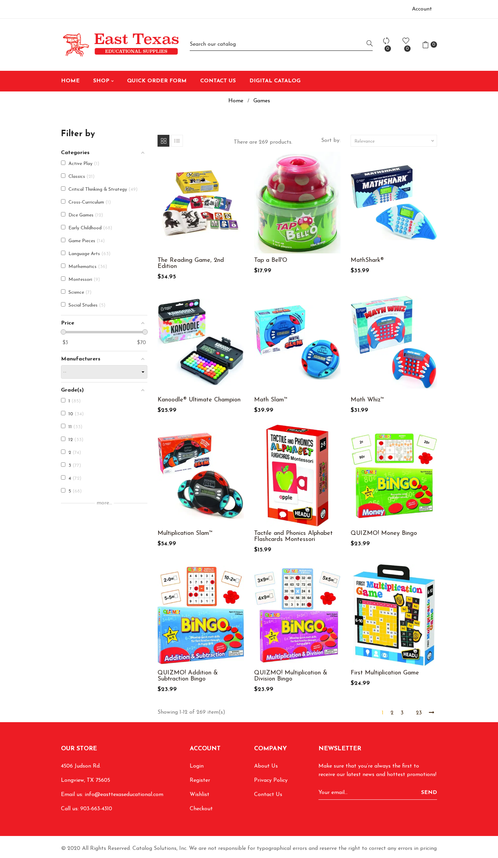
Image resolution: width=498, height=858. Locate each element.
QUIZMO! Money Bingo (384, 533)
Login (197, 766)
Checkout (201, 809)
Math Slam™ (270, 400)
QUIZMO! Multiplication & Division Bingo (290, 676)
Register (200, 780)
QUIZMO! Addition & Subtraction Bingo (188, 676)
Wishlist (199, 794)
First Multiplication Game (385, 673)
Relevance (394, 141)
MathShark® (367, 260)
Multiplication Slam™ (185, 533)
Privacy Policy (271, 780)
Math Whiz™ (367, 400)
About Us (266, 766)
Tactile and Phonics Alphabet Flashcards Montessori (293, 536)
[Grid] (163, 141)
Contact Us (268, 794)
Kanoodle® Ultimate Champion (199, 400)
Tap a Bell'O (270, 260)
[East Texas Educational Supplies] (120, 45)
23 (419, 713)
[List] (177, 141)
